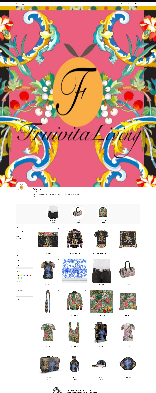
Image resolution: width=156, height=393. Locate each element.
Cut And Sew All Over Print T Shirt (101, 253)
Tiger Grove (48, 284)
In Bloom (128, 284)
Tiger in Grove (48, 377)
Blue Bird (75, 284)
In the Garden (74, 315)
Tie (48, 315)
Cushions (128, 253)
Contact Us (138, 0)
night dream (48, 253)
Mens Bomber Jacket (75, 253)
